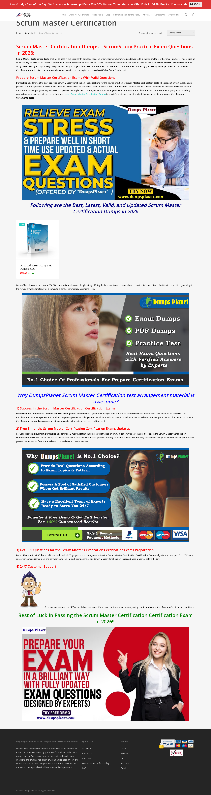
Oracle (124, 768)
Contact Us (87, 753)
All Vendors (87, 748)
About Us (86, 758)
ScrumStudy (30, 33)
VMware (124, 753)
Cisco (123, 748)
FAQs (84, 768)
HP (122, 758)
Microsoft (125, 763)
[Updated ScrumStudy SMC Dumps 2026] (37, 240)
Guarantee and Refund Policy (95, 763)
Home (18, 33)
